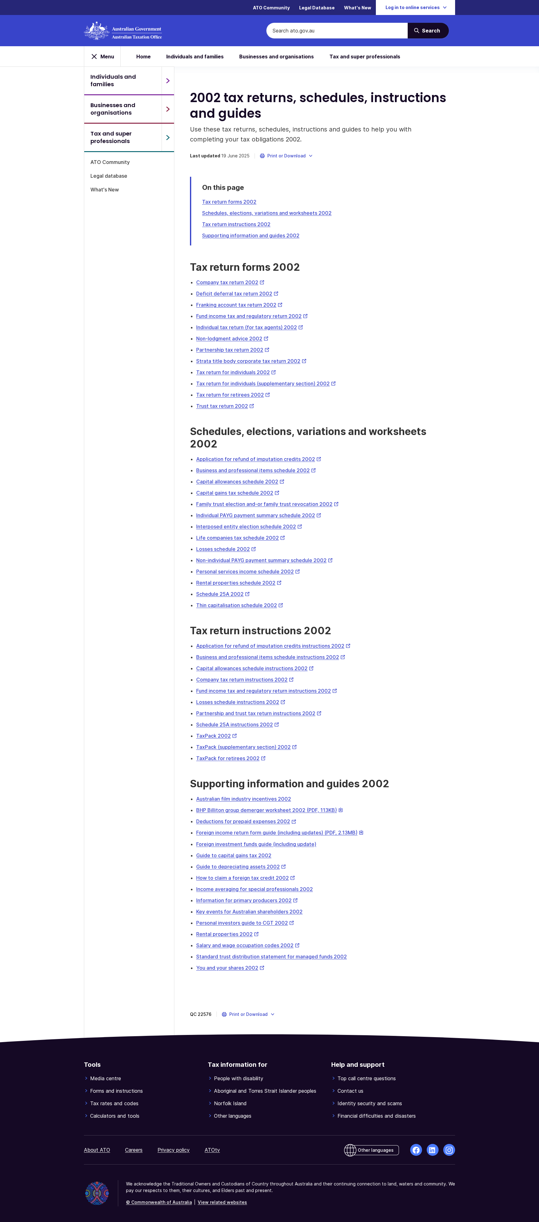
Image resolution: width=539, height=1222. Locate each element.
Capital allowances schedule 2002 (240, 481)
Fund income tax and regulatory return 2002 (252, 316)
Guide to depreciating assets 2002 (241, 866)
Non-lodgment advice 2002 (232, 338)
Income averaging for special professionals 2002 (254, 889)
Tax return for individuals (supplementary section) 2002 (266, 383)
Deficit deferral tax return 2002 (237, 293)
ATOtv (212, 1150)
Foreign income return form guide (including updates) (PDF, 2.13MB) (280, 832)
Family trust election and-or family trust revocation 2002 (267, 504)
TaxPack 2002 (216, 736)
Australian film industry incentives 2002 (243, 799)
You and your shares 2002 (230, 968)
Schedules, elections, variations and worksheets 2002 (267, 213)
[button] (286, 156)
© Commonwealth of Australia (159, 1202)
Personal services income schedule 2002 (248, 571)
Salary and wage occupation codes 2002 (248, 945)
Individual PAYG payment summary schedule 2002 (258, 515)
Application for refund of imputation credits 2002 (258, 459)
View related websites (222, 1202)
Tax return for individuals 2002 (236, 372)
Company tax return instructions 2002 (245, 679)
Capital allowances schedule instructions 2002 (255, 668)
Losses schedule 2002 (226, 549)
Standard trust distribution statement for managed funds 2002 (271, 956)
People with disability (238, 1078)
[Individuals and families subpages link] (168, 80)
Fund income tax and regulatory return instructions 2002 (266, 691)
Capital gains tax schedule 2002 (237, 493)
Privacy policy (174, 1150)
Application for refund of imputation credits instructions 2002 (273, 646)
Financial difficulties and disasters (376, 1116)
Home (143, 56)
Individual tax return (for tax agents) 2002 (249, 327)
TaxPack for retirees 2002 (231, 758)
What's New (357, 7)
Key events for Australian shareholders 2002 (249, 911)
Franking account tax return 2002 (239, 305)
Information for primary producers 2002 (247, 900)
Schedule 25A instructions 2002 (237, 724)
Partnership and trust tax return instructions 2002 (259, 713)
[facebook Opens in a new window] (416, 1150)
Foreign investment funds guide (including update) (256, 844)
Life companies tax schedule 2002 (240, 538)
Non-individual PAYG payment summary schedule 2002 (264, 560)
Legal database (108, 176)
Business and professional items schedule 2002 (256, 470)
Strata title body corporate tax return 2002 (251, 361)
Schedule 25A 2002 (223, 594)
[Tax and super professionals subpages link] (168, 137)
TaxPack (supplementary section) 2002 (246, 747)
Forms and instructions (116, 1091)
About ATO (97, 1150)
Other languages (232, 1116)
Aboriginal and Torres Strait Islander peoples (265, 1091)
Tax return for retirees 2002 (233, 395)
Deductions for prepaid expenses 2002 (246, 821)
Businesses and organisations (276, 56)
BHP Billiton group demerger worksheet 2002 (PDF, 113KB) (269, 810)
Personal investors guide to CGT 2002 (245, 923)
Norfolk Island (230, 1103)
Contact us (350, 1091)
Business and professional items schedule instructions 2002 (270, 657)
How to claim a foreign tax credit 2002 (245, 878)
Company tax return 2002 (230, 282)
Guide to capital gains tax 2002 (233, 855)
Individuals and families (195, 56)
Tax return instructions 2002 (236, 224)
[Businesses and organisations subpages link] (168, 109)
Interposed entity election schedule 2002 (249, 526)
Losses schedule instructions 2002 (240, 702)
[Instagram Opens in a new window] (449, 1150)
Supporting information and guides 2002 (250, 235)
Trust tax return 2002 (225, 406)
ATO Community (271, 7)
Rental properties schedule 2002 (239, 583)
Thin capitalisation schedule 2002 (239, 605)
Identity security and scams (369, 1103)
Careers (134, 1150)
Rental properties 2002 (227, 934)
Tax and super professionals (364, 56)
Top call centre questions (366, 1078)
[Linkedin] (433, 1150)
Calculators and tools (114, 1116)
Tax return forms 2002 (229, 202)
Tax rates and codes (114, 1103)
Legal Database (317, 7)
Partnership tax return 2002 (233, 350)
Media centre (105, 1078)
